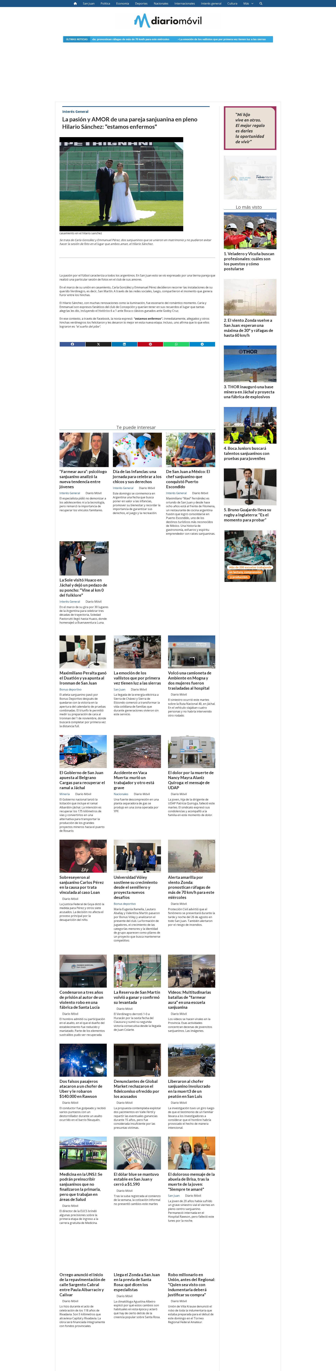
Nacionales (161, 3)
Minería (64, 794)
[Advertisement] (168, 70)
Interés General (75, 111)
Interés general (211, 3)
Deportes (141, 3)
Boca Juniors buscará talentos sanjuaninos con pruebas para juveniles (246, 453)
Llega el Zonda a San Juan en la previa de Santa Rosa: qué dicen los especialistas (137, 1282)
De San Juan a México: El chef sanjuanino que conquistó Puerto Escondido (188, 479)
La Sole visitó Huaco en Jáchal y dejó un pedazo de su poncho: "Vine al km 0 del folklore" (83, 587)
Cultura (232, 3)
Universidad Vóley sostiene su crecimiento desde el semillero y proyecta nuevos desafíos (136, 887)
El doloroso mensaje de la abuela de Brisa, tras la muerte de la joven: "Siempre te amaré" (191, 1182)
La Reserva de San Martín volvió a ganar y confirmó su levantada (137, 997)
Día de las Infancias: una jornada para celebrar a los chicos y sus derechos (137, 476)
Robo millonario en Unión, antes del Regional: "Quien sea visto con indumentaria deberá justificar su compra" (191, 1284)
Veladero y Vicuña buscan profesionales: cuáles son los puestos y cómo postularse (249, 261)
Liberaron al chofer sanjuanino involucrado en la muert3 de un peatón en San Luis (189, 1089)
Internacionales (184, 3)
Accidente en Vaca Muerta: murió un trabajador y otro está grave (134, 780)
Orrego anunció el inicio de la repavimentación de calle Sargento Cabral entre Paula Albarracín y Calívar (82, 1284)
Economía (122, 3)
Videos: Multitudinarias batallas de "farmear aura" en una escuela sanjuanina (189, 1000)
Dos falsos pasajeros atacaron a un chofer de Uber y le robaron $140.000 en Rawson (80, 1089)
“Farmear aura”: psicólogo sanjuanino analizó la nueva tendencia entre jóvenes (83, 479)
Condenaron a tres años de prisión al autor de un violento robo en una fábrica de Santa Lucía (81, 1000)
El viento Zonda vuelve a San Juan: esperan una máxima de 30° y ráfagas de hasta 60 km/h (248, 328)
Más (246, 3)
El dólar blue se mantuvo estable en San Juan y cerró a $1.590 (136, 1179)
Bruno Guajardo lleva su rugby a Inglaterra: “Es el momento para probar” (247, 514)
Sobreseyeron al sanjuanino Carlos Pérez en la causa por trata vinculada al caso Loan (81, 885)
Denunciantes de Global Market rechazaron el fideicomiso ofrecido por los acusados (136, 1089)
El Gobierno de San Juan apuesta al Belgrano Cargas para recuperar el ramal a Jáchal (82, 780)
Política (105, 3)
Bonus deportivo (70, 689)
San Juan (88, 3)
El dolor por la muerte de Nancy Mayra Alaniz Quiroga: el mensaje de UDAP (191, 780)
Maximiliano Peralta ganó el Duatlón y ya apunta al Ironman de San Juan (83, 677)
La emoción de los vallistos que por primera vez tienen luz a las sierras (155, 39)
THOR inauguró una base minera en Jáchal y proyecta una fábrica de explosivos (249, 391)
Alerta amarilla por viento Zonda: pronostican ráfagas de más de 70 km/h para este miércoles (191, 887)
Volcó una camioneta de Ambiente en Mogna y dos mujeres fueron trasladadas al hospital (263, 39)
